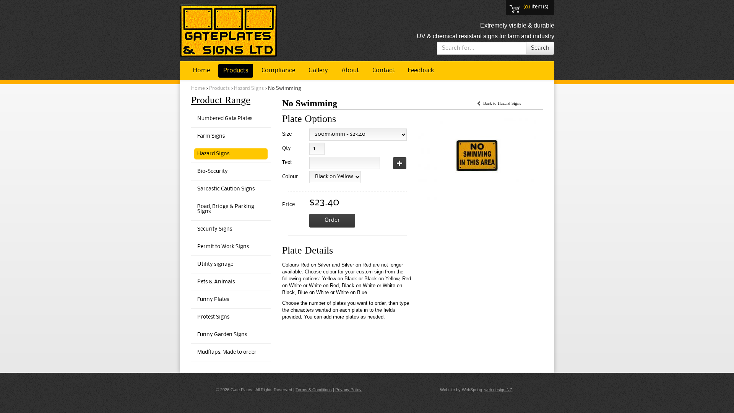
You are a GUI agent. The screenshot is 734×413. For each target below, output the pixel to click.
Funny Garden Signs (222, 334)
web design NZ (498, 389)
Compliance (278, 70)
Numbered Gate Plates (224, 118)
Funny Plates (213, 299)
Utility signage (215, 264)
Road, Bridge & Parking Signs (225, 209)
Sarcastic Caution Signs (226, 189)
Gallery (318, 70)
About (350, 70)
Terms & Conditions (314, 389)
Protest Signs (213, 317)
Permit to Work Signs (223, 246)
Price (288, 204)
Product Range (220, 100)
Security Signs (214, 229)
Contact (383, 70)
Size (287, 134)
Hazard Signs (249, 88)
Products (235, 70)
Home (201, 70)
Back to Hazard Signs (502, 103)
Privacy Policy (348, 389)
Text (287, 162)
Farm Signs (211, 136)
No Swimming (284, 88)
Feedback (421, 70)
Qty (286, 148)
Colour (289, 176)
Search (540, 48)
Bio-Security (212, 171)
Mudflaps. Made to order (227, 352)
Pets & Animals (216, 282)
